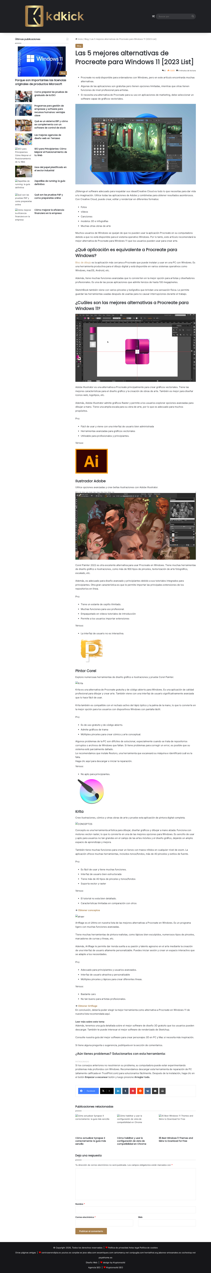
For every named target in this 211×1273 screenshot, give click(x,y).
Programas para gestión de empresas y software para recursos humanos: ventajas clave (49, 110)
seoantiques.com (105, 1252)
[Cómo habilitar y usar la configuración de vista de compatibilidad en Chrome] (135, 1124)
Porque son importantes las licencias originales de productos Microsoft (40, 82)
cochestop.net (189, 1252)
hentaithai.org (151, 1252)
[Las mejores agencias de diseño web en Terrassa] (23, 139)
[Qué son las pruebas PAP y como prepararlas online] (23, 199)
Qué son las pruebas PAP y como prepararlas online (48, 196)
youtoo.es (66, 1252)
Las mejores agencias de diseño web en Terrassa (47, 136)
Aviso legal (134, 1247)
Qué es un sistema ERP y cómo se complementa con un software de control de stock (51, 124)
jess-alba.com (89, 1252)
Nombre (80, 1204)
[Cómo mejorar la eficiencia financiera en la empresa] (23, 214)
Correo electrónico (85, 1217)
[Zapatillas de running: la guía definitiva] (23, 185)
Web (140, 1217)
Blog (86, 39)
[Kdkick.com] (54, 16)
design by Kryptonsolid (114, 1262)
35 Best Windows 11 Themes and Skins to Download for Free (176, 1139)
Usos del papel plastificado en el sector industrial (50, 169)
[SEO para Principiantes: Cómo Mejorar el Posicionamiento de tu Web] (23, 155)
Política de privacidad (118, 1247)
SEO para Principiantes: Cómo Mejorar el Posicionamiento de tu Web (50, 152)
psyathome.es (105, 1257)
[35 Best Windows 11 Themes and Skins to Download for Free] (177, 1124)
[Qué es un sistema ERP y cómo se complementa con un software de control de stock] (23, 125)
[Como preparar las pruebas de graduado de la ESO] (23, 96)
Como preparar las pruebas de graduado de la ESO (51, 93)
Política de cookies (149, 1247)
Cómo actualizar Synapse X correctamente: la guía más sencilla (90, 1140)
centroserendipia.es (51, 1252)
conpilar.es (77, 1252)
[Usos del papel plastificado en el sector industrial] (23, 171)
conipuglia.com (136, 1252)
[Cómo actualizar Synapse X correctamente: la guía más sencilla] (93, 1124)
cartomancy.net (121, 1252)
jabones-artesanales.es (169, 1252)
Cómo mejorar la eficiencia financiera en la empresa (49, 211)
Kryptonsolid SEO (114, 1267)
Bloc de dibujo (83, 262)
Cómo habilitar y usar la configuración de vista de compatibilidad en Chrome (131, 1140)
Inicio (80, 39)
